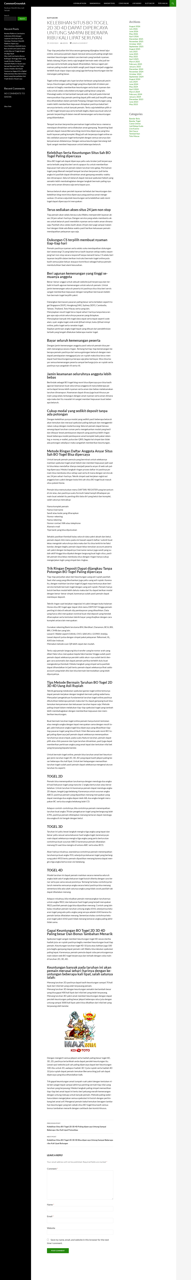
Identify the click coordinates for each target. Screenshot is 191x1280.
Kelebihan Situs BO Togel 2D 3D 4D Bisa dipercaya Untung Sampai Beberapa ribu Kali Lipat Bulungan (80, 1140)
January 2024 (135, 97)
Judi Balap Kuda (79, 3)
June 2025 (133, 54)
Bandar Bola (95, 3)
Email (50, 1216)
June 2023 (133, 102)
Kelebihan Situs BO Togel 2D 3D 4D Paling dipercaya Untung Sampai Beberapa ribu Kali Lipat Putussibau (76, 1126)
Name (50, 1204)
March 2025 (134, 61)
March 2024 (134, 92)
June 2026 (133, 31)
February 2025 (135, 64)
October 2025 (135, 44)
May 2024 (133, 86)
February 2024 (135, 94)
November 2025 (136, 41)
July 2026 (133, 29)
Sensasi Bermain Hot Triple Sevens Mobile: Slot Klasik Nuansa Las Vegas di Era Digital (15, 68)
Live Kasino (136, 3)
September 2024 (136, 76)
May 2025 (133, 56)
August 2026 (134, 26)
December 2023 (136, 99)
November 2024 (136, 71)
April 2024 (134, 89)
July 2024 (133, 81)
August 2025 (134, 49)
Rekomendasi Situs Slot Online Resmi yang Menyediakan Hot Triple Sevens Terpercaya (15, 76)
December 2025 (136, 39)
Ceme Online (124, 3)
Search (6, 15)
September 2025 (136, 46)
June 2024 (133, 84)
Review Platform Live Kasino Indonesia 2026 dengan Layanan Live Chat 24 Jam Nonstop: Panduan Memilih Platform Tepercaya (14, 38)
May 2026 (133, 34)
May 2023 (133, 104)
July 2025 (133, 51)
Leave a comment (80, 43)
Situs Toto (7, 106)
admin (65, 43)
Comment (52, 1168)
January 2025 (135, 66)
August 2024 (134, 79)
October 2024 (135, 74)
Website (51, 1228)
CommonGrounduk (14, 3)
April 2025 (134, 59)
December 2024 (136, 69)
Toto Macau (163, 3)
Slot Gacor (149, 3)
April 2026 (134, 36)
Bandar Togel (109, 3)
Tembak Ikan (134, 133)
